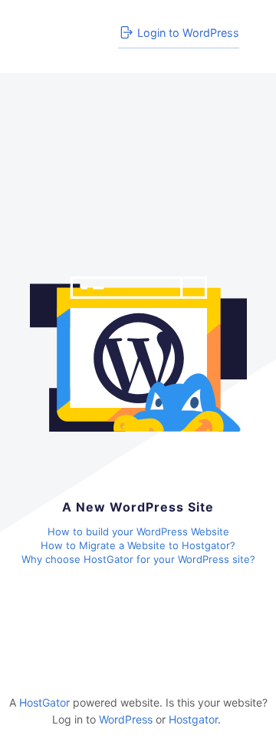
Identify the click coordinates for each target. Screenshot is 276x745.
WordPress (126, 719)
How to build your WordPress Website (138, 531)
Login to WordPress (188, 32)
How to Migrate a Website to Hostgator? (138, 545)
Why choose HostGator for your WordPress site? (138, 559)
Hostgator (193, 719)
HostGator (44, 702)
